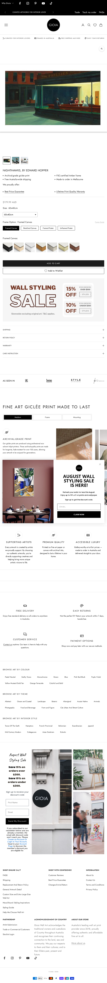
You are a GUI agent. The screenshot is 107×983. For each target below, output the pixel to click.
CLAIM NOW (79, 514)
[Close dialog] (100, 464)
